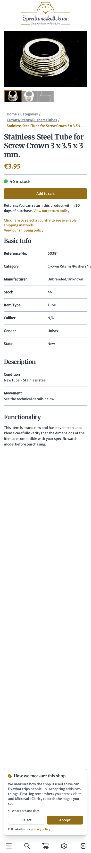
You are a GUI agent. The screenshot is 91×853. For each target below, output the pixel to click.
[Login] (82, 846)
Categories (29, 114)
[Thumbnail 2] (29, 96)
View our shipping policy (23, 230)
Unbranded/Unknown (65, 279)
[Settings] (63, 846)
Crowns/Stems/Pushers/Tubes (32, 120)
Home (12, 114)
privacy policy (40, 829)
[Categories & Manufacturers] (8, 846)
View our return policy (51, 211)
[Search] (27, 846)
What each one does (26, 811)
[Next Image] (76, 59)
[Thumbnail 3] (45, 96)
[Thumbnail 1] (13, 96)
